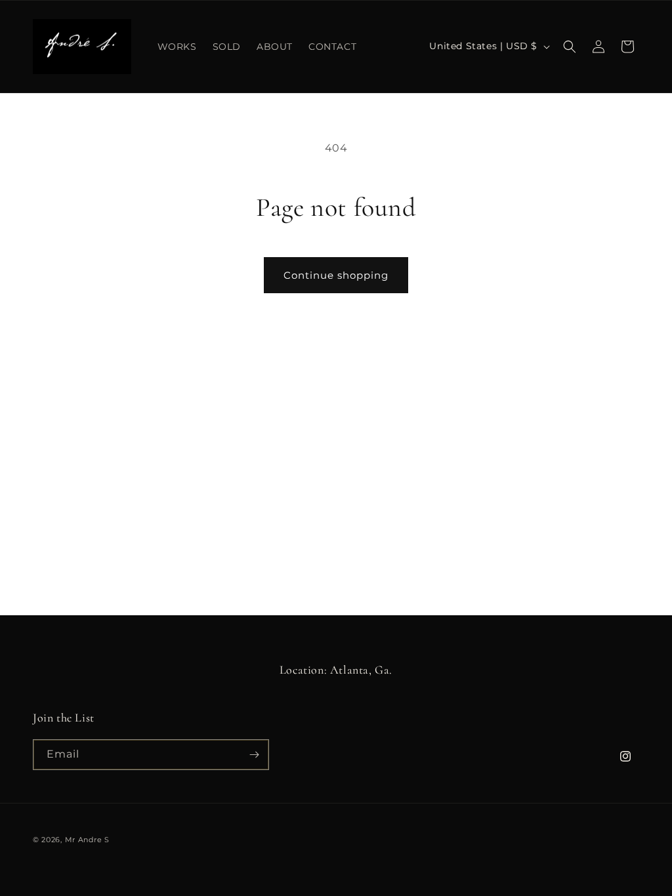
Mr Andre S (87, 839)
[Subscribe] (254, 754)
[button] (569, 46)
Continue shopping (336, 275)
